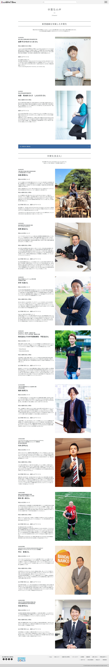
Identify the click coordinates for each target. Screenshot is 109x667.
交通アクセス (83, 659)
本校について (56, 656)
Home (50, 656)
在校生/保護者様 (90, 659)
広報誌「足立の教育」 (66, 656)
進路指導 (88, 656)
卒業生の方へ (98, 659)
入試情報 (82, 656)
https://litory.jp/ (22, 349)
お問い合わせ (94, 656)
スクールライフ (75, 656)
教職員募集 (105, 659)
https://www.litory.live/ (24, 350)
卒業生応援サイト (103, 656)
